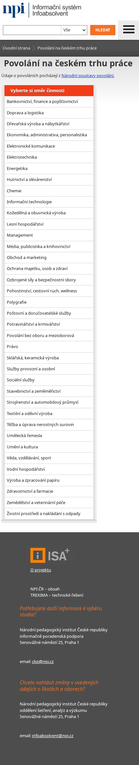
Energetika (17, 168)
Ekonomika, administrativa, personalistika (47, 135)
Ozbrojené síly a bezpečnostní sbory (41, 280)
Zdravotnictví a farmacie (30, 491)
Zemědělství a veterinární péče (36, 502)
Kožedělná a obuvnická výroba (36, 213)
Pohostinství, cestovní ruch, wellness (42, 291)
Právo (12, 346)
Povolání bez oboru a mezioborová (40, 335)
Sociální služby (21, 380)
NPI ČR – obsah (45, 589)
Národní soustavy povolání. (87, 75)
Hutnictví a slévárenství (29, 179)
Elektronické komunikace (31, 146)
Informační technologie (29, 202)
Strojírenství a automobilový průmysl (42, 402)
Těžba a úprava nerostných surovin (40, 424)
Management (20, 235)
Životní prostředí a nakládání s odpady (43, 513)
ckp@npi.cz (43, 661)
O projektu (40, 570)
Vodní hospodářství (26, 469)
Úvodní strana (16, 48)
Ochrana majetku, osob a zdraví (37, 268)
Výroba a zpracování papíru (33, 480)
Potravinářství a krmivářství (33, 324)
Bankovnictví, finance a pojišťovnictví (42, 101)
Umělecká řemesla (24, 435)
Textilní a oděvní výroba (29, 413)
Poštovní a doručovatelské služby (39, 313)
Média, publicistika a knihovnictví (38, 246)
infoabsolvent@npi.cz (52, 735)
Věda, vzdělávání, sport (29, 458)
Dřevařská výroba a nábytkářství (38, 124)
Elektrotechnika (22, 157)
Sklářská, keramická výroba (33, 358)
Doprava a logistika (25, 113)
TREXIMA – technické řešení (56, 595)
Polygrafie (17, 302)
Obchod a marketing (27, 257)
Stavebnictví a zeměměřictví (33, 391)
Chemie (14, 191)
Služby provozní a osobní (31, 369)
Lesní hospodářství (25, 224)
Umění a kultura (22, 447)
